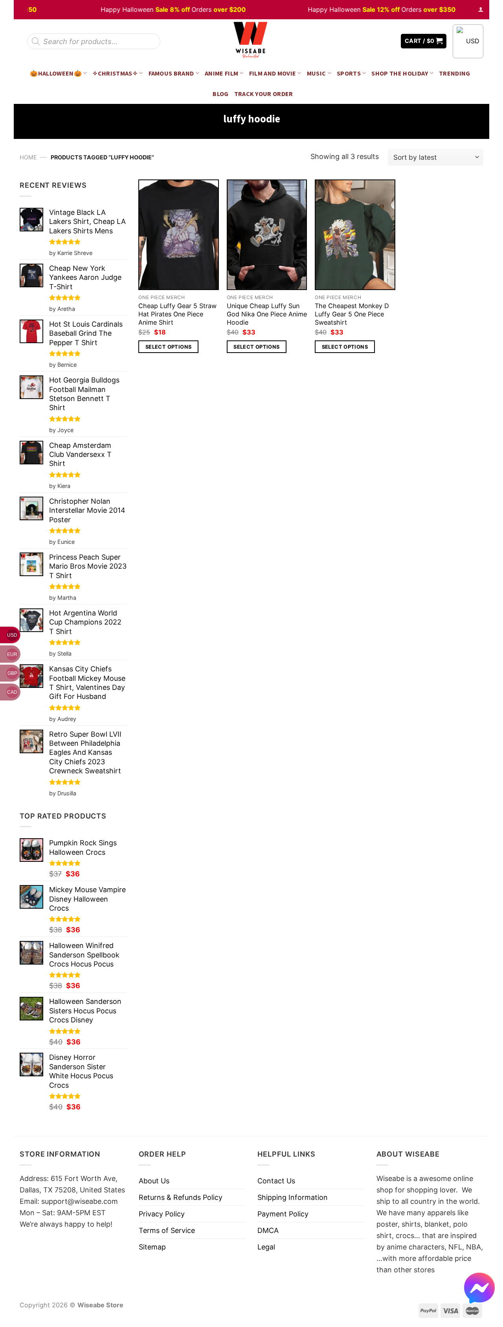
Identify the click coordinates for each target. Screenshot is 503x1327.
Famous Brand (171, 73)
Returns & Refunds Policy (180, 1197)
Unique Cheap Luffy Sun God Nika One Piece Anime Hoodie (267, 314)
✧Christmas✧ (115, 73)
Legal (266, 1247)
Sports (349, 73)
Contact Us (276, 1181)
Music (316, 73)
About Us (154, 1181)
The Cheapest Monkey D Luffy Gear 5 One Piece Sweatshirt (352, 314)
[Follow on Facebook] (365, 41)
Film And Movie (272, 73)
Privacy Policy (162, 1214)
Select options (168, 347)
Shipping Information (292, 1197)
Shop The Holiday (399, 73)
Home (28, 157)
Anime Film (221, 73)
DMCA (268, 1230)
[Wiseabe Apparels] (251, 41)
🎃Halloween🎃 (56, 73)
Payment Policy (282, 1214)
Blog (220, 94)
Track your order (263, 94)
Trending (454, 73)
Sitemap (152, 1247)
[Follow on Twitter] (377, 41)
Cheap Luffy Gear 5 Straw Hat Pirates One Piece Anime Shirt (177, 314)
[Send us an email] (389, 41)
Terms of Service (167, 1230)
